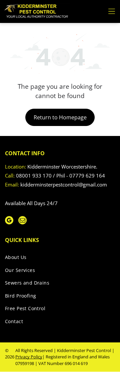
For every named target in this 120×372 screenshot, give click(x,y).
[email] (22, 221)
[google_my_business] (9, 221)
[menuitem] (57, 258)
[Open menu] (111, 11)
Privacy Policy (28, 357)
